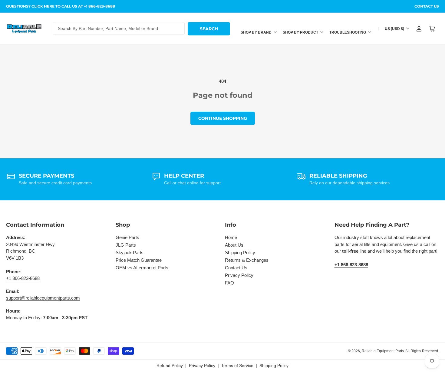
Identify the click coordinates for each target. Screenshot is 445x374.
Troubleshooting (347, 32)
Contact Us (426, 6)
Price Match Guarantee (139, 260)
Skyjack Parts (129, 252)
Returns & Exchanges (247, 260)
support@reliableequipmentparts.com (43, 297)
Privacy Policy (239, 275)
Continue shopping (222, 118)
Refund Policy (170, 365)
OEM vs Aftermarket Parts (142, 267)
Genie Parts (127, 237)
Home (231, 237)
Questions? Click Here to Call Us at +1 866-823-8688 (60, 6)
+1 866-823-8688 (23, 278)
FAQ (229, 282)
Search (209, 28)
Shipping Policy (240, 252)
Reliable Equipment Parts (383, 351)
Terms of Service (237, 365)
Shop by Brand (256, 32)
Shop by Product (300, 32)
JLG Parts (126, 245)
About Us (234, 245)
